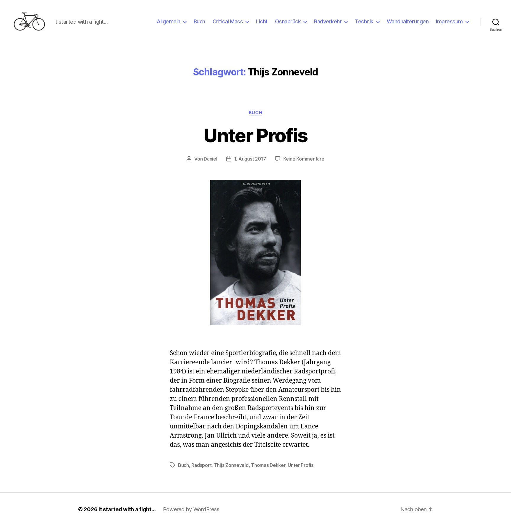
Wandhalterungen (408, 21)
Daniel (210, 159)
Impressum (449, 21)
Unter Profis (255, 135)
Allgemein (168, 21)
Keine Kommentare (303, 159)
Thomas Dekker (268, 465)
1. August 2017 (250, 159)
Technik (364, 21)
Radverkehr (328, 21)
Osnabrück (288, 21)
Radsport (201, 465)
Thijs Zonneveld (231, 465)
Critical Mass (228, 21)
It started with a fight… (127, 509)
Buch (199, 21)
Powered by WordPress (191, 509)
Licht (262, 21)
